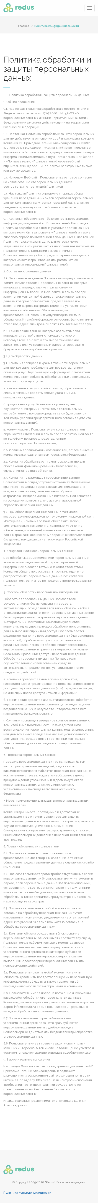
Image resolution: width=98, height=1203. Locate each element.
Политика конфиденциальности (56, 26)
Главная (23, 26)
